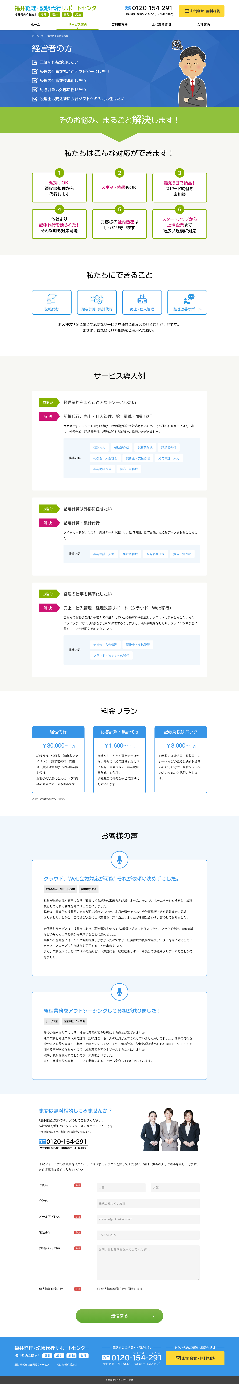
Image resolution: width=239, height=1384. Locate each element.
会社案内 (203, 24)
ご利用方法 (119, 24)
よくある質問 (161, 24)
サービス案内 (78, 24)
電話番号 (149, 11)
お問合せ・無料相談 (201, 11)
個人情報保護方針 (113, 1289)
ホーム (36, 24)
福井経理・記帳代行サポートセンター (58, 11)
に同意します (122, 1289)
